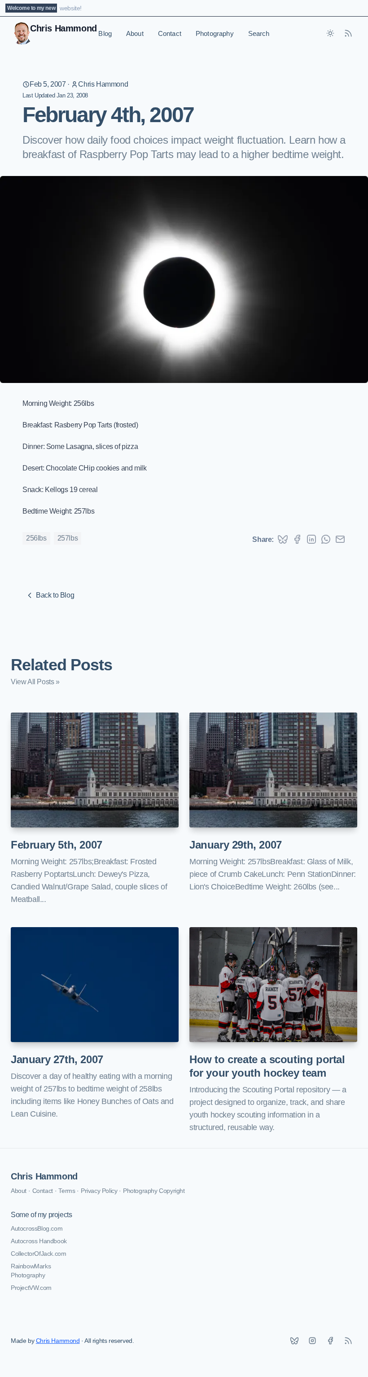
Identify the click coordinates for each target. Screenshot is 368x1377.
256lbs (36, 538)
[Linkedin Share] (311, 539)
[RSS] (348, 1341)
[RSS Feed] (348, 33)
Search (259, 33)
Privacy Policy (99, 1190)
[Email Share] (340, 539)
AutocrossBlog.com (36, 1228)
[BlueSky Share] (282, 539)
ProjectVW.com (31, 1287)
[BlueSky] (294, 1341)
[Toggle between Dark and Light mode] (330, 33)
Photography (215, 33)
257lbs (67, 538)
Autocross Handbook (39, 1241)
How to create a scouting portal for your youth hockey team (267, 1066)
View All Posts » (35, 682)
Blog (105, 33)
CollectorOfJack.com (38, 1253)
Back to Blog (55, 595)
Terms (66, 1190)
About (135, 33)
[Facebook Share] (297, 539)
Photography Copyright (154, 1190)
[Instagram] (312, 1341)
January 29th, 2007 (235, 845)
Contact (169, 33)
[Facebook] (330, 1341)
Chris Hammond (103, 84)
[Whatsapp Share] (325, 539)
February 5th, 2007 (56, 845)
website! (71, 8)
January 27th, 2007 (57, 1059)
